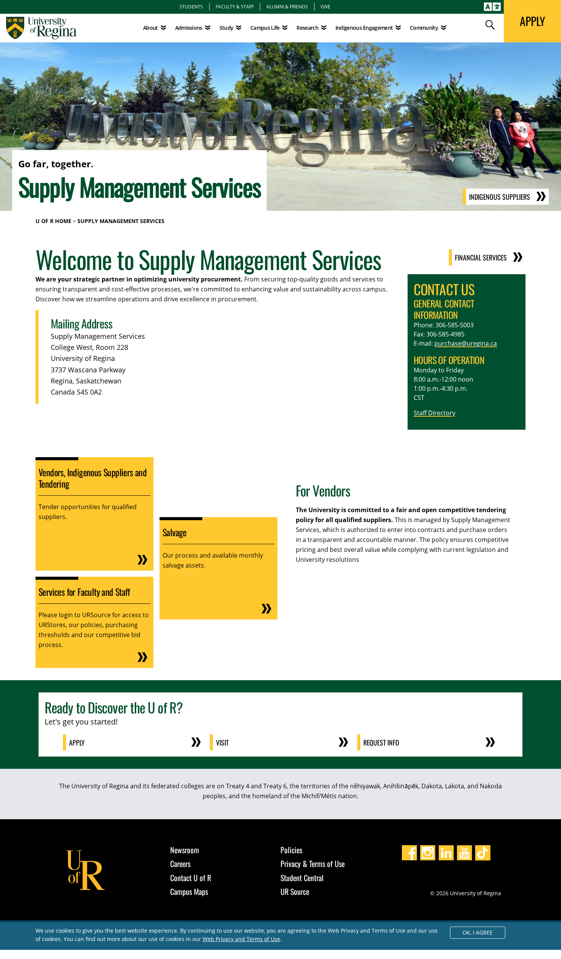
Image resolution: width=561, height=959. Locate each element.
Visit (222, 742)
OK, (478, 932)
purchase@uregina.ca (465, 343)
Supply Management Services (120, 221)
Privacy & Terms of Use (312, 863)
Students (191, 6)
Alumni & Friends (287, 6)
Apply (77, 742)
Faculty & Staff (235, 6)
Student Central (302, 877)
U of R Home (53, 221)
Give (325, 6)
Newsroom (184, 849)
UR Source (294, 891)
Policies (291, 849)
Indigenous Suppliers (499, 197)
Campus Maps (189, 891)
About (150, 27)
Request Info (381, 742)
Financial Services (481, 257)
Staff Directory (434, 413)
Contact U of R (190, 877)
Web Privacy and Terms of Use (241, 939)
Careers (180, 863)
